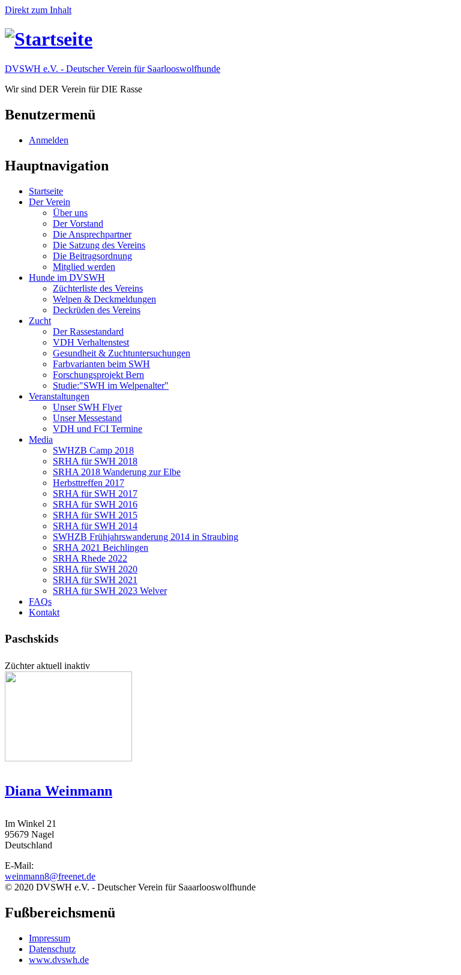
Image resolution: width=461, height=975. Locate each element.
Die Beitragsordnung (92, 256)
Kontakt (44, 612)
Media (41, 439)
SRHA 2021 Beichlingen (100, 547)
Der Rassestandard (88, 331)
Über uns (70, 213)
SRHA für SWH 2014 (95, 526)
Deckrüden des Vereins (96, 310)
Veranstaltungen (59, 396)
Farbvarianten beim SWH (101, 364)
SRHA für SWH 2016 (95, 504)
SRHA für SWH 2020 (95, 569)
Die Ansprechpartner (92, 234)
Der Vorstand (78, 223)
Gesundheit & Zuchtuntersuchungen (121, 353)
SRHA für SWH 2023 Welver (110, 591)
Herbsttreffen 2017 (88, 483)
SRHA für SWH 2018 (95, 461)
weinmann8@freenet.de (50, 876)
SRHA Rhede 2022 (90, 558)
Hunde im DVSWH (67, 277)
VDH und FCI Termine (97, 429)
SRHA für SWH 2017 (95, 493)
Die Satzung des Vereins (99, 245)
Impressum (49, 938)
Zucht (40, 321)
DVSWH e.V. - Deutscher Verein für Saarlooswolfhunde (112, 69)
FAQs (40, 601)
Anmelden (48, 140)
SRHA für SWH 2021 (95, 580)
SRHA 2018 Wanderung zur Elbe (117, 472)
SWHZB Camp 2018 (93, 450)
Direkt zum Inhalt (38, 10)
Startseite (46, 191)
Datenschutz (52, 949)
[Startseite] (48, 39)
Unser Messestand (87, 418)
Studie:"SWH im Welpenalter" (111, 385)
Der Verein (49, 202)
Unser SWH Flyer (87, 407)
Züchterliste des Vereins (98, 288)
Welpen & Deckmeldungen (104, 299)
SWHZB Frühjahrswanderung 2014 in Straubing (145, 537)
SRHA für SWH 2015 (95, 515)
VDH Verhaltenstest (91, 342)
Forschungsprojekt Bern (98, 375)
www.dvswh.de (59, 960)
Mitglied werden (84, 267)
